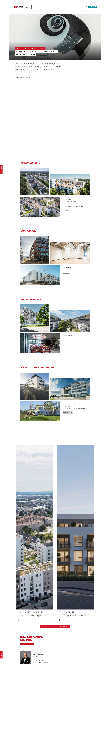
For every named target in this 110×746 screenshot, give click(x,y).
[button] (87, 7)
